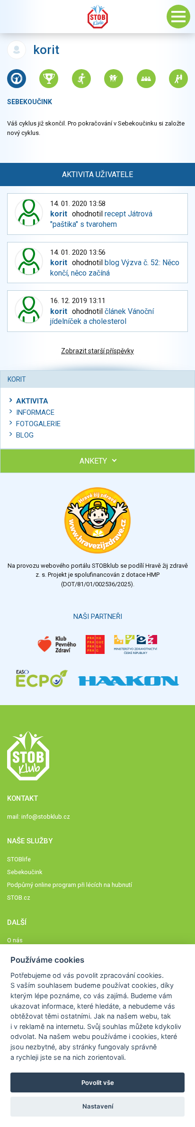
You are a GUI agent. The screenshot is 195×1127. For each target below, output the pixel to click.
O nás (15, 940)
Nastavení (97, 1106)
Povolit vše (97, 1082)
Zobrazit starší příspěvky (97, 351)
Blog (25, 435)
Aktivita (32, 401)
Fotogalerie (38, 424)
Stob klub (97, 16)
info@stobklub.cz (45, 816)
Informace (35, 412)
